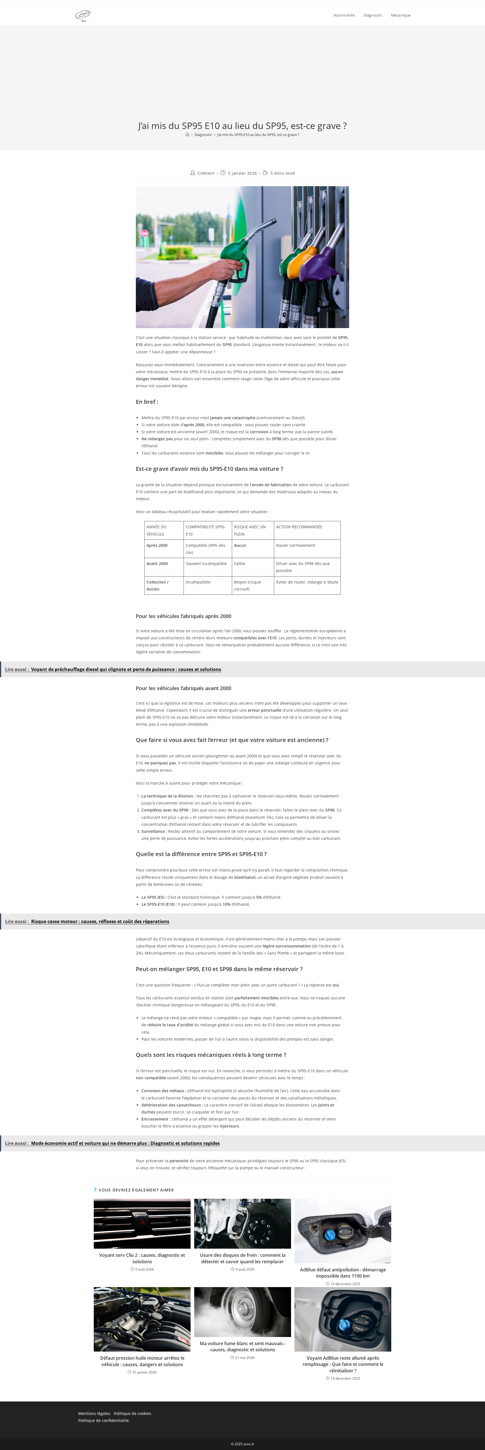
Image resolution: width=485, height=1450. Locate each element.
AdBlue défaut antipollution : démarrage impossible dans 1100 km (343, 1273)
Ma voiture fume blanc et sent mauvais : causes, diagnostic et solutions (242, 1346)
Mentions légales (94, 1413)
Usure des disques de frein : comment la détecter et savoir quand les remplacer (242, 1258)
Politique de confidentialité (103, 1420)
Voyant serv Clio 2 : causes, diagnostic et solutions (142, 1258)
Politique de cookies (132, 1413)
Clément (206, 173)
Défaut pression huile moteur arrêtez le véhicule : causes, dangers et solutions (142, 1361)
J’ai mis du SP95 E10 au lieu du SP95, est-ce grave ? (258, 134)
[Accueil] (187, 134)
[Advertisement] (242, 77)
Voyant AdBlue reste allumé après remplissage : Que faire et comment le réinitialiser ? (343, 1364)
